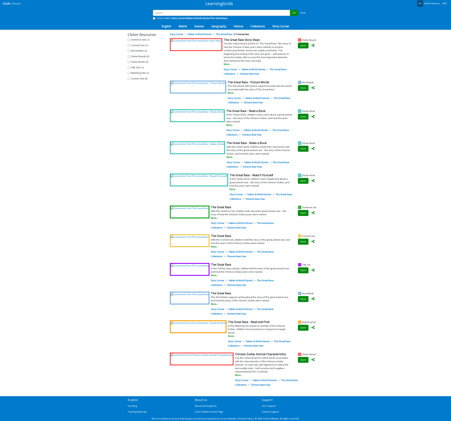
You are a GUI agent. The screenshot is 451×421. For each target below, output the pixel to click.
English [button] (166, 26)
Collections (229, 73)
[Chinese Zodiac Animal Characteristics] (202, 355)
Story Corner (230, 69)
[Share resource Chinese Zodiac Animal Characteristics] (313, 360)
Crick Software (271, 418)
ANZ (444, 3)
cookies (164, 418)
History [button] (238, 26)
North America (432, 3)
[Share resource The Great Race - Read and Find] (313, 328)
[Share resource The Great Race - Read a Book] (313, 117)
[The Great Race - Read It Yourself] (199, 176)
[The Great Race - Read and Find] (198, 322)
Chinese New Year (249, 73)
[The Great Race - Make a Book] (197, 143)
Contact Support (270, 411)
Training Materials (137, 411)
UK (420, 3)
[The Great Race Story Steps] (196, 40)
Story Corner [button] (280, 26)
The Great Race (278, 69)
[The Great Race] (190, 208)
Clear (303, 12)
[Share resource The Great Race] (313, 213)
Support (267, 400)
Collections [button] (258, 26)
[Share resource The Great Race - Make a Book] (313, 149)
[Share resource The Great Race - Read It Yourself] (313, 181)
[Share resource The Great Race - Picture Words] (313, 88)
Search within (191, 18)
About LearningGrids (206, 405)
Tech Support (269, 405)
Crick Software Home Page (209, 411)
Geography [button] (218, 26)
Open (303, 45)
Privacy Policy (245, 418)
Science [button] (199, 26)
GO (294, 12)
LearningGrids (219, 3)
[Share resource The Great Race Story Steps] (313, 45)
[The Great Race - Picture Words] (198, 83)
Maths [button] (183, 26)
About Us (201, 400)
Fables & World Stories (254, 69)
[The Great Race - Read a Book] (197, 111)
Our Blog (132, 405)
